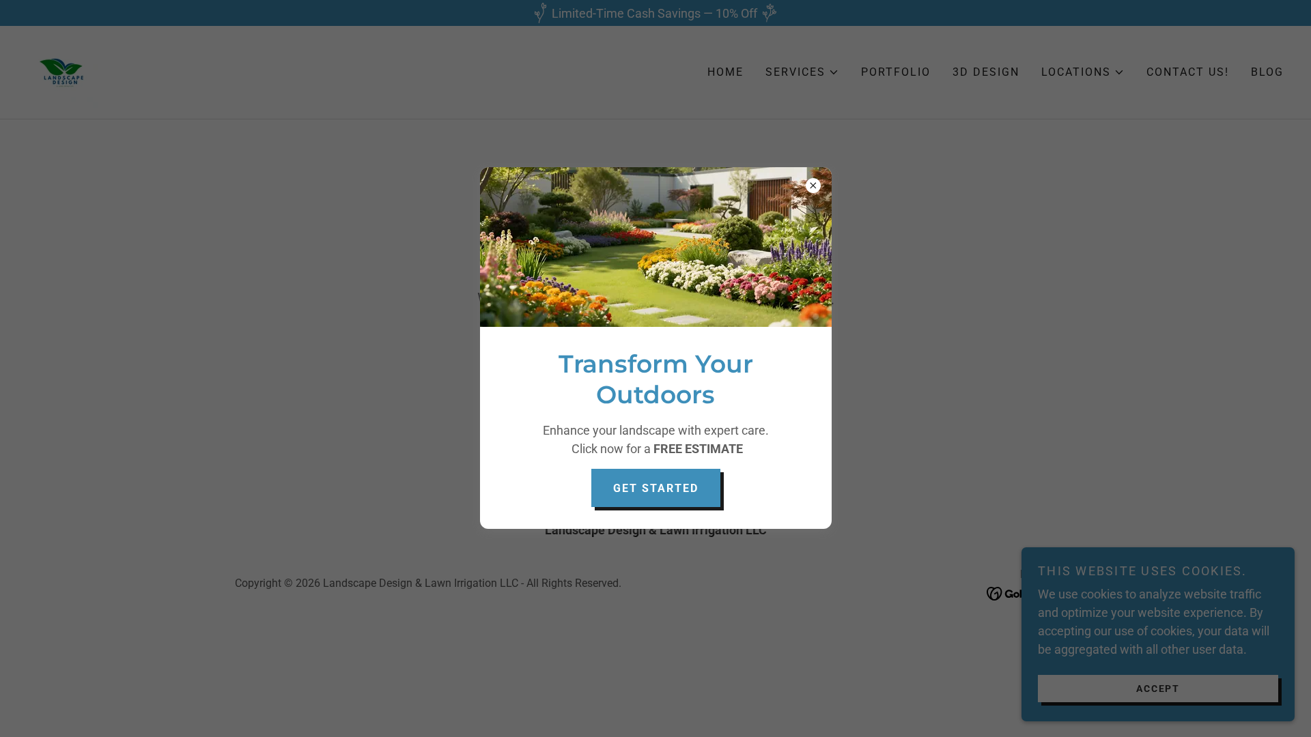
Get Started (656, 488)
